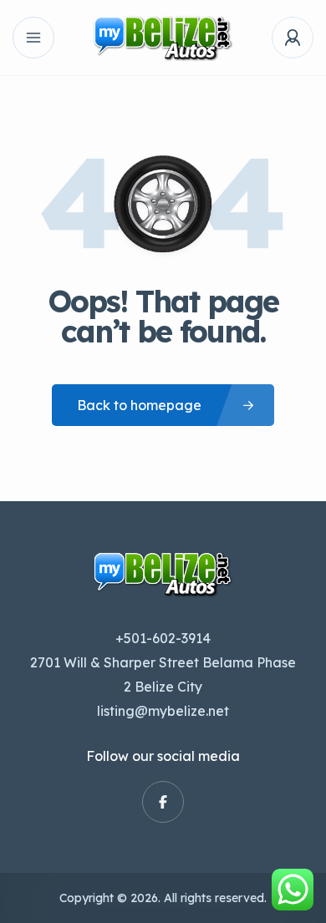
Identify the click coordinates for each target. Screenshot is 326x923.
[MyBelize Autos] (163, 38)
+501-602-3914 (163, 638)
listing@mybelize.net (163, 710)
